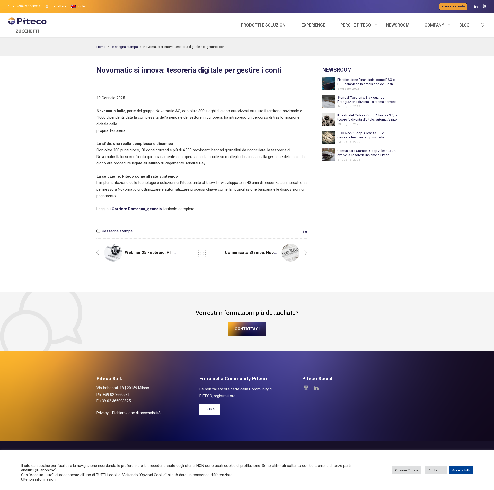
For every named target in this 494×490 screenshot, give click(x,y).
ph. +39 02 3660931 (26, 6)
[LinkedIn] (476, 6)
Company (434, 25)
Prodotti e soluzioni (263, 25)
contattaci (58, 6)
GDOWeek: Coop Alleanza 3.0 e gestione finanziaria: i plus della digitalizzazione (360, 135)
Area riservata (453, 6)
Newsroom (397, 25)
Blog (464, 25)
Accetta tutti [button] (461, 470)
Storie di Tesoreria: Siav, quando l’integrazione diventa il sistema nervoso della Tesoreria (367, 99)
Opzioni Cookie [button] (406, 470)
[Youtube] (484, 6)
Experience (313, 25)
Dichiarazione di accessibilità (136, 412)
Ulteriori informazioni (38, 479)
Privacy (102, 412)
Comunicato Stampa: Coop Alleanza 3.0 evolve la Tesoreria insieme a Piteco (366, 153)
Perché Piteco (355, 25)
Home (100, 47)
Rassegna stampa (124, 47)
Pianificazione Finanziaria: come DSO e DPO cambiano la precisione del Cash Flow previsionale (366, 82)
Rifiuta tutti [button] (436, 470)
